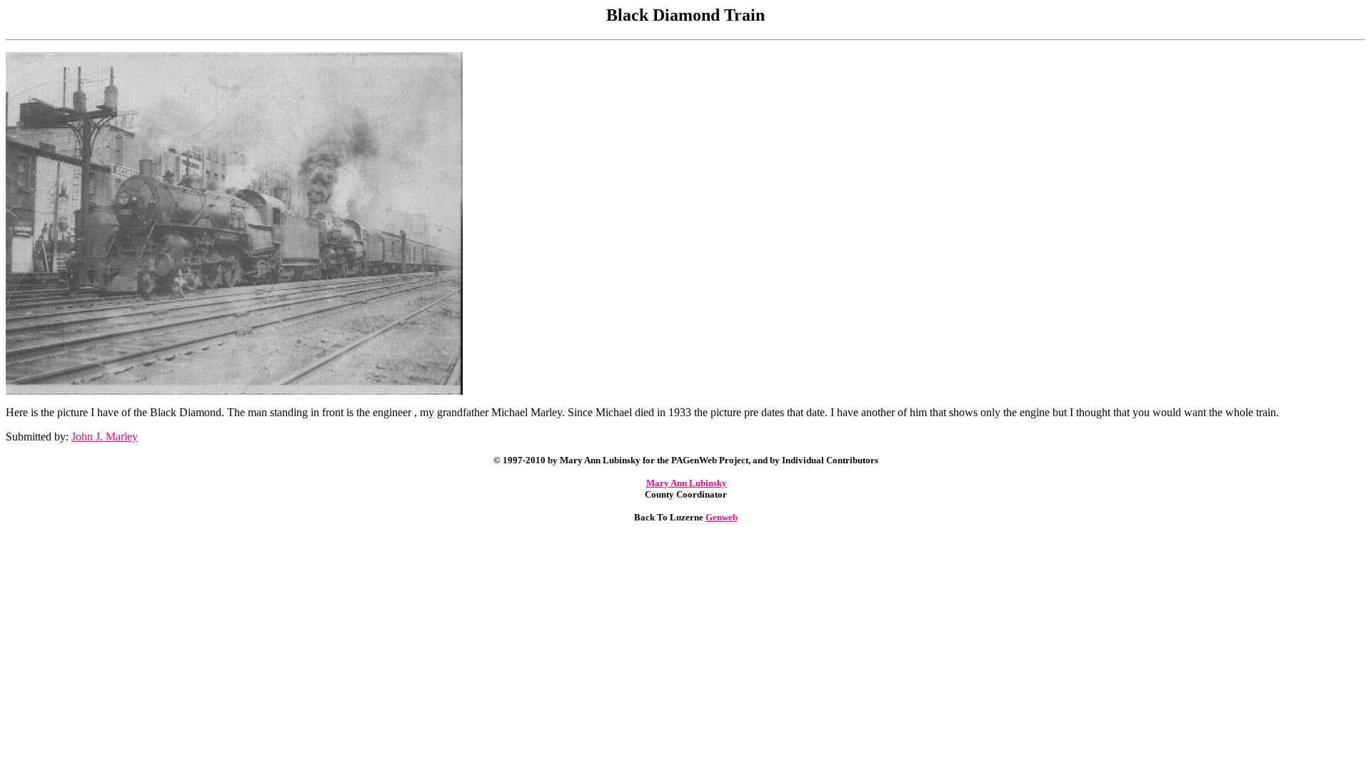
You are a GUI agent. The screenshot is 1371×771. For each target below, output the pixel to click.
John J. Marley (104, 436)
